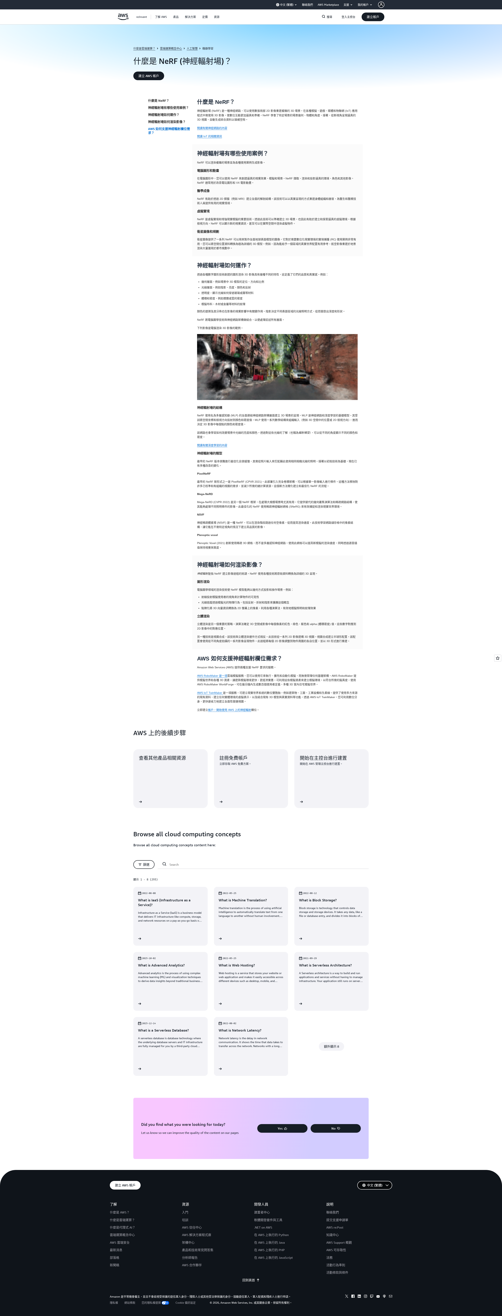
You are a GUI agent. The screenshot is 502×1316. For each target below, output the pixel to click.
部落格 (114, 1258)
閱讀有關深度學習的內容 (212, 445)
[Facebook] (353, 1297)
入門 (185, 1212)
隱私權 (114, 1302)
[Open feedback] (497, 658)
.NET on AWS (263, 1227)
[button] (161, 16)
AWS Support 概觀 (339, 1242)
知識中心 (332, 1235)
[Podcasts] (384, 1297)
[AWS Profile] (381, 5)
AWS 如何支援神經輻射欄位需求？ (169, 131)
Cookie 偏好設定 (186, 1302)
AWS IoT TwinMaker (210, 692)
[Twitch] (371, 1297)
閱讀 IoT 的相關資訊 (209, 136)
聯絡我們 (332, 1212)
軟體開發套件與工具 (268, 1220)
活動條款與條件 (337, 1272)
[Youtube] (378, 1297)
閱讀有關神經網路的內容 (212, 128)
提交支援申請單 (337, 1220)
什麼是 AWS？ (120, 1212)
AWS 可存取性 (336, 1250)
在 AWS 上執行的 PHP (269, 1250)
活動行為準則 (335, 1265)
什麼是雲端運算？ (144, 48)
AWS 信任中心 (192, 1227)
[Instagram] (365, 1297)
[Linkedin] (359, 1297)
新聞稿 (114, 1265)
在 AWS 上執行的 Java (269, 1242)
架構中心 (188, 1242)
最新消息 (116, 1250)
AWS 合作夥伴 (192, 1265)
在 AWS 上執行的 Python (271, 1235)
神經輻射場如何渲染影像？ (167, 122)
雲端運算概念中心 (171, 48)
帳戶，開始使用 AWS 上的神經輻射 (229, 709)
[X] (346, 1297)
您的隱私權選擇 (151, 1302)
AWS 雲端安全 (120, 1242)
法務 (329, 1258)
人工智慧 (192, 48)
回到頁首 (248, 1280)
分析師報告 (190, 1258)
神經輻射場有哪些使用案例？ (168, 108)
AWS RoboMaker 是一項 (212, 675)
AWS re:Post (334, 1227)
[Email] (390, 1297)
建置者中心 (262, 1212)
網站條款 (129, 1302)
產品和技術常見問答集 (197, 1250)
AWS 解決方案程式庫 (196, 1235)
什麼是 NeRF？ (158, 101)
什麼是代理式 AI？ (122, 1227)
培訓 (185, 1220)
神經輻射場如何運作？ (163, 115)
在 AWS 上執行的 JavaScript (273, 1258)
